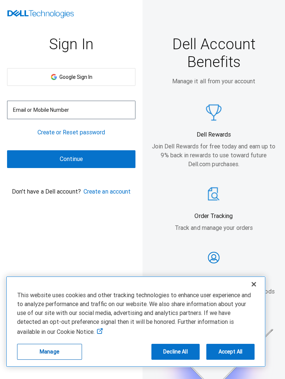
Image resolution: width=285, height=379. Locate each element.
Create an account (107, 191)
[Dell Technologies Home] (40, 14)
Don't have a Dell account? (46, 191)
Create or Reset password (71, 132)
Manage (49, 352)
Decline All (175, 352)
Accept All (230, 352)
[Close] (254, 284)
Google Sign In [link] (74, 77)
